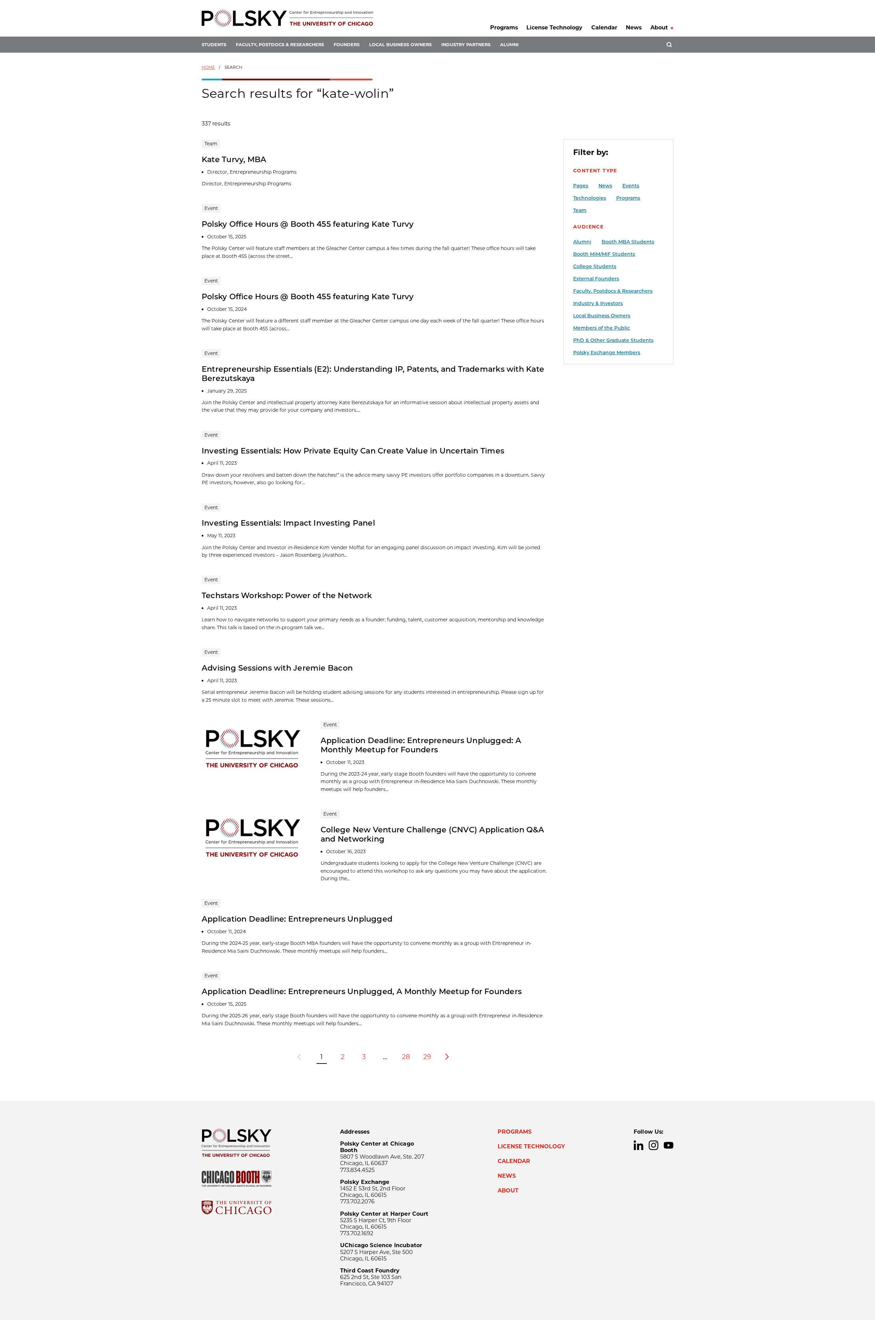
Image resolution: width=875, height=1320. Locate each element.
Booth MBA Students (628, 242)
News (634, 27)
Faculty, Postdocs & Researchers (280, 44)
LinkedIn (638, 1145)
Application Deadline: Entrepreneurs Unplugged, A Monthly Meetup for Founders (362, 991)
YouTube (668, 1145)
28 (406, 1057)
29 (427, 1057)
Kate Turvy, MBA (234, 159)
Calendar (604, 27)
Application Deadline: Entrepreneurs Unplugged (297, 919)
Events (630, 186)
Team (580, 210)
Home (208, 67)
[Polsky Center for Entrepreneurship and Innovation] (287, 18)
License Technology (554, 27)
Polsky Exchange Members (606, 352)
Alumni (509, 44)
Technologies (589, 198)
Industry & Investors (598, 303)
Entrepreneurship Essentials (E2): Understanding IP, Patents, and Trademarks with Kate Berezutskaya (373, 373)
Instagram (653, 1145)
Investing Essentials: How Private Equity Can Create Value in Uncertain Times (353, 451)
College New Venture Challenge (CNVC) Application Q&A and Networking (432, 834)
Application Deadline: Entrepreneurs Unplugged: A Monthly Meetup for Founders (421, 745)
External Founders (596, 279)
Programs (504, 27)
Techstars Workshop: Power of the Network (287, 595)
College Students (594, 266)
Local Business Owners (400, 44)
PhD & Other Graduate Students (613, 340)
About (659, 27)
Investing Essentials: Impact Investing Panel (288, 523)
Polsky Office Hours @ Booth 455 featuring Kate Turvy (308, 224)
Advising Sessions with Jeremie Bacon (277, 668)
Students (214, 44)
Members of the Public (601, 328)
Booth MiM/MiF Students (604, 254)
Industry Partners (465, 44)
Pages (580, 186)
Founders (347, 44)
